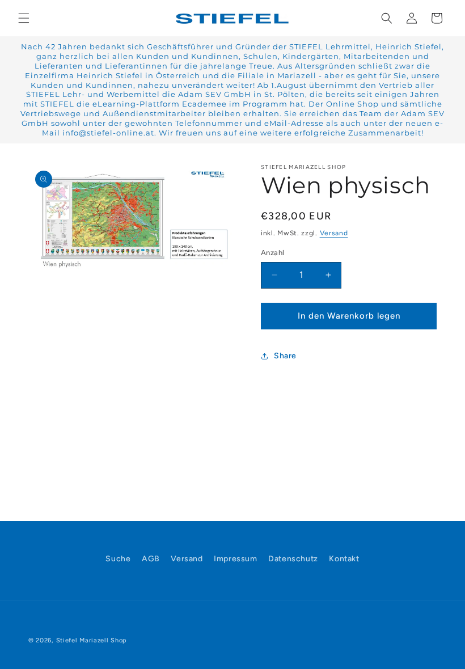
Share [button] (285, 356)
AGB (151, 559)
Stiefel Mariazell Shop (91, 640)
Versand (334, 233)
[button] (23, 18)
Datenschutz (293, 559)
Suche (117, 559)
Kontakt (344, 559)
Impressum (235, 559)
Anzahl (272, 252)
